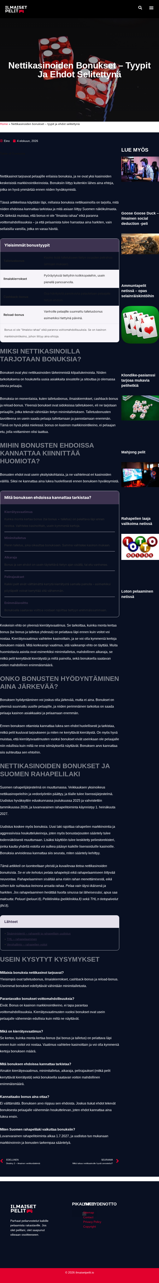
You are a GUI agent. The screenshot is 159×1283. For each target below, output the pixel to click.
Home (4, 124)
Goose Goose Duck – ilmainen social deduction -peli (140, 218)
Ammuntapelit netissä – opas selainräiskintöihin (137, 291)
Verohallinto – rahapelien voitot (27, 944)
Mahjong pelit (133, 452)
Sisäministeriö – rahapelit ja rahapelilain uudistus (39, 933)
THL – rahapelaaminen (22, 939)
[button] (140, 7)
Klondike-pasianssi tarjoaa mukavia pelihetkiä (138, 380)
